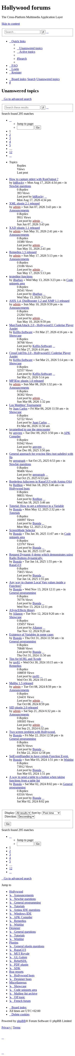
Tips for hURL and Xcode (25, 658)
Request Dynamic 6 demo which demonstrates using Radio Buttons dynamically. (41, 556)
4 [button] (10, 141)
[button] (10, 120)
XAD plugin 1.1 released (24, 227)
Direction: (11, 816)
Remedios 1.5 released (23, 252)
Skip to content (11, 23)
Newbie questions (20, 186)
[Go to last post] (45, 196)
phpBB (21, 1021)
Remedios (15, 665)
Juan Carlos (20, 408)
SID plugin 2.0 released (23, 707)
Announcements (19, 210)
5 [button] (10, 145)
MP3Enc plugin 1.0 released (26, 380)
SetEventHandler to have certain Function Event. (39, 756)
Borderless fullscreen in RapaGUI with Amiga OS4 (40, 481)
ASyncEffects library (22, 610)
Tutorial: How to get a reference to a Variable (36, 506)
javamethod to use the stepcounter (29, 429)
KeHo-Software (22, 332)
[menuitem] (29, 48)
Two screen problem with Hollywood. (32, 731)
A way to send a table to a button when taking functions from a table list (37, 778)
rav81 (16, 662)
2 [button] (10, 134)
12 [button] (10, 152)
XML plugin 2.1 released (24, 203)
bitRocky (18, 182)
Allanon (18, 613)
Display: (10, 812)
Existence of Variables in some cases (31, 634)
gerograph (19, 460)
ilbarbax (18, 280)
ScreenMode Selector (22, 530)
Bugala (17, 509)
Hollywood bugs (19, 488)
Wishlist (68, 759)
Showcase (15, 335)
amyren (17, 433)
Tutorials (14, 512)
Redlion (18, 485)
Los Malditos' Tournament (25, 405)
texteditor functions (20, 276)
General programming (22, 592)
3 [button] (10, 138)
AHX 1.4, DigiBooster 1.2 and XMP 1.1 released (39, 300)
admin (17, 207)
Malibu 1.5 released (21, 683)
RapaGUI (15, 565)
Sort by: (37, 812)
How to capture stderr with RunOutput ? (33, 179)
